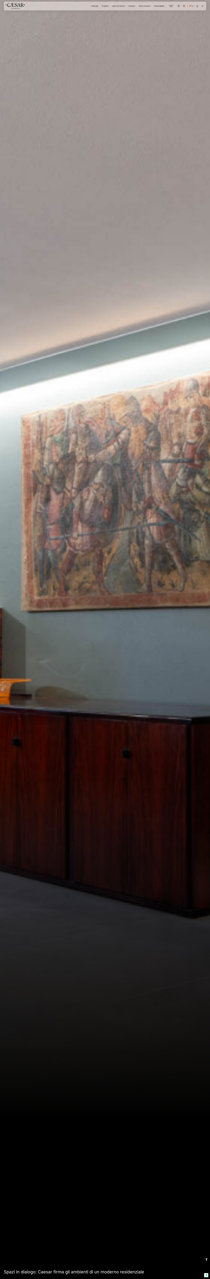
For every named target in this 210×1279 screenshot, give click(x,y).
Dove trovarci (144, 6)
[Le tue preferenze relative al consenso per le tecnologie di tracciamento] (206, 1275)
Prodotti (105, 6)
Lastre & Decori (118, 6)
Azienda (94, 6)
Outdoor (131, 6)
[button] (206, 1259)
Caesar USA (171, 6)
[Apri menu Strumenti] (179, 6)
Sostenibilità (159, 6)
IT (192, 6)
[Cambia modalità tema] (184, 6)
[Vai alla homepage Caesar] (15, 6)
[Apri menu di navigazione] (202, 6)
